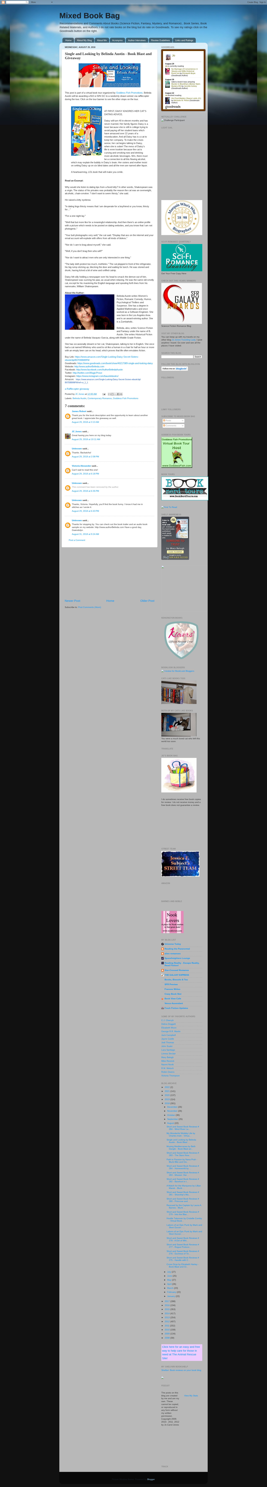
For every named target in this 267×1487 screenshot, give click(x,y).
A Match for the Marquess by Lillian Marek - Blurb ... (184, 1187)
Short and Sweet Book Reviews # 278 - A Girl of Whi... (183, 1239)
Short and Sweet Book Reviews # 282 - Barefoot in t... (183, 1180)
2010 (167, 1330)
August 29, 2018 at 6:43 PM (85, 511)
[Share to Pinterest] (121, 394)
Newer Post (72, 600)
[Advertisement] (109, 573)
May (169, 1280)
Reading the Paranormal (177, 949)
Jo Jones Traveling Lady (183, 340)
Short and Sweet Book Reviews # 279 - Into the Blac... (183, 1213)
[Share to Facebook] (118, 394)
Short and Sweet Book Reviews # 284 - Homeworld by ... (183, 1167)
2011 (167, 1326)
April (169, 1284)
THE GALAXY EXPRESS (177, 975)
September (173, 1119)
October (171, 1115)
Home (68, 40)
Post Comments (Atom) (89, 607)
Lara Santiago (168, 1050)
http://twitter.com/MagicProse (87, 373)
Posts (168, 420)
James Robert (79, 411)
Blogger (151, 1479)
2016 (167, 1305)
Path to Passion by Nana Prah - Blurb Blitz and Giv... (182, 1160)
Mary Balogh (167, 1057)
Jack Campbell (168, 1035)
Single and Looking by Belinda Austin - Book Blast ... (181, 1141)
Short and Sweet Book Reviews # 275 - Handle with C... (183, 1259)
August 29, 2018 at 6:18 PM (85, 474)
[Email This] (109, 394)
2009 (167, 1334)
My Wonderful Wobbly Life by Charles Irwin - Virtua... (181, 1134)
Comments (170, 426)
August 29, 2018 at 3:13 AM (85, 422)
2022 (167, 1087)
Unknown (77, 448)
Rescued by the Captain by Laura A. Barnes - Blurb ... (184, 1206)
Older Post (147, 600)
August (171, 1123)
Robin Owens (167, 1072)
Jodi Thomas (167, 1042)
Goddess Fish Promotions (129, 93)
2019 (167, 1099)
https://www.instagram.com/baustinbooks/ (97, 376)
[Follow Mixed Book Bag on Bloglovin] (174, 370)
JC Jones (77, 431)
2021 (167, 1091)
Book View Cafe (173, 998)
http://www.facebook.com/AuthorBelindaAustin (99, 369)
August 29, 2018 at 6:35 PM (85, 491)
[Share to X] (115, 394)
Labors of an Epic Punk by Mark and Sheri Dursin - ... (184, 1226)
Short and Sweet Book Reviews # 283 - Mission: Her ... (183, 1173)
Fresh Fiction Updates (176, 1008)
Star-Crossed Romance (177, 970)
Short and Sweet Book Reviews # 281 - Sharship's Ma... (183, 1193)
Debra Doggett (168, 1024)
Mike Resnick (167, 1061)
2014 (167, 1313)
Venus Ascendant (174, 1003)
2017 (167, 1301)
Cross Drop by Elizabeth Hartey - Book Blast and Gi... (183, 1265)
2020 (167, 1095)
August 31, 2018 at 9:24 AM (85, 534)
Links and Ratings (184, 40)
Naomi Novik (167, 1064)
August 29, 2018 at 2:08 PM (85, 456)
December (172, 1107)
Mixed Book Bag (89, 15)
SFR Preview (171, 984)
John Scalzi (166, 1046)
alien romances (173, 953)
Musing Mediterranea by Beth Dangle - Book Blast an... (181, 1147)
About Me (102, 40)
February (172, 1292)
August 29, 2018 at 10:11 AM (86, 439)
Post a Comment (77, 540)
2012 (167, 1321)
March (170, 1288)
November (172, 1111)
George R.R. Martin (170, 1031)
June (170, 1276)
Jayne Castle (167, 1039)
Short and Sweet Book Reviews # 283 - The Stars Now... (183, 1154)
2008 (167, 1338)
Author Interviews (137, 40)
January (171, 1296)
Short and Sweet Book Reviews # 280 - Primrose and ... (183, 1200)
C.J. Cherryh (167, 1020)
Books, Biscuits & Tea (176, 979)
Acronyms (117, 40)
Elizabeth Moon (168, 1028)
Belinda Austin (79, 398)
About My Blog (84, 40)
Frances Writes (172, 989)
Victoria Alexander (81, 466)
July (169, 1272)
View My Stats (191, 1396)
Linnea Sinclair (168, 1053)
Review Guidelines (160, 40)
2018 (167, 1103)
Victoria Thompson (170, 1076)
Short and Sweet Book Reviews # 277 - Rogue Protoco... (183, 1245)
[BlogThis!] (112, 394)
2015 (167, 1309)
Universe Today (173, 944)
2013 (167, 1317)
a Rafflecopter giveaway (77, 389)
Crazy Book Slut (173, 994)
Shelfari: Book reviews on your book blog (181, 1370)
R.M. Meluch (167, 1068)
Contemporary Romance (100, 398)
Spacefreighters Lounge (177, 958)
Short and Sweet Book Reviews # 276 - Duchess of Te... (183, 1252)
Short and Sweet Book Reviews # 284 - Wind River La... (183, 1128)
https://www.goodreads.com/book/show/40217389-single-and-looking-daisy (115, 363)
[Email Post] (104, 394)
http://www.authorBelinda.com (89, 366)
